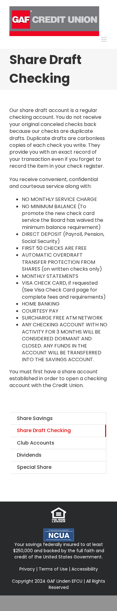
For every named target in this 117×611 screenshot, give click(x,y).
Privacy (27, 569)
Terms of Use (53, 569)
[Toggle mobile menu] (104, 39)
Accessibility (84, 569)
